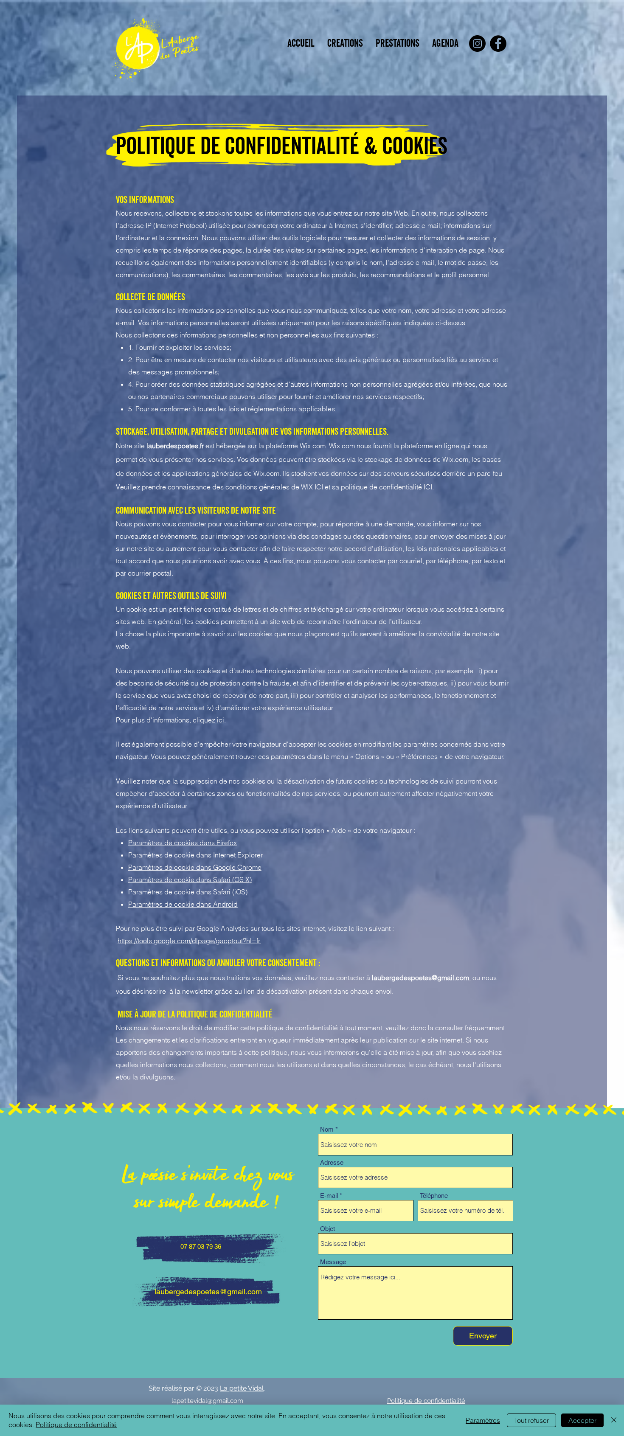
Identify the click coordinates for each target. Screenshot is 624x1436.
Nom (327, 1129)
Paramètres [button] (483, 1420)
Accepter (582, 1420)
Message (333, 1262)
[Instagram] (477, 43)
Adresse (331, 1162)
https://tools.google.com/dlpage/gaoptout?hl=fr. (189, 940)
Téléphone (434, 1195)
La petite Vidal (242, 1388)
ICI (319, 487)
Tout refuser (531, 1420)
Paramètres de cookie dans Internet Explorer (195, 855)
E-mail (329, 1195)
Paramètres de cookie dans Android (183, 904)
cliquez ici (208, 720)
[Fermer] (614, 1420)
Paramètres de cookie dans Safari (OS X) (190, 879)
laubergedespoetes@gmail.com (420, 977)
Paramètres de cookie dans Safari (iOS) (187, 892)
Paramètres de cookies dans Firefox (182, 842)
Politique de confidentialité (76, 1424)
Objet (327, 1228)
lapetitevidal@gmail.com (207, 1401)
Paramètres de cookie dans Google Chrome (194, 867)
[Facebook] (498, 43)
